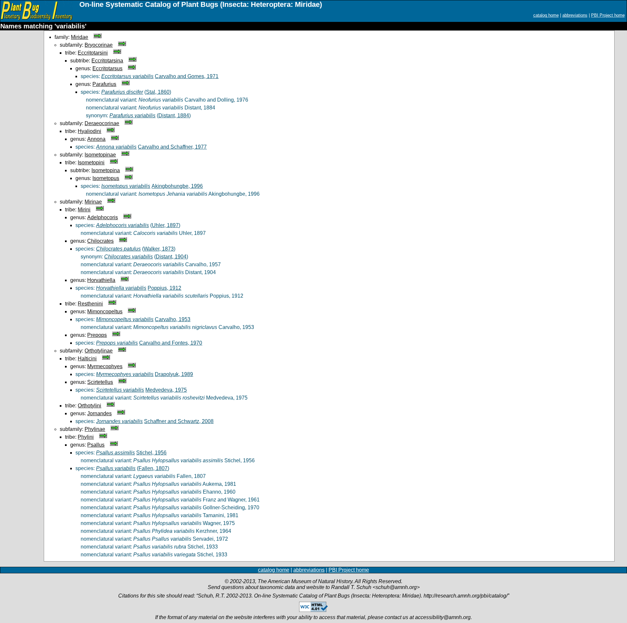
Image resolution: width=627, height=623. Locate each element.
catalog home (546, 15)
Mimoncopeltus (104, 311)
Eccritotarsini (93, 53)
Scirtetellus (100, 382)
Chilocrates (100, 241)
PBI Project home (608, 15)
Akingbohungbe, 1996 (177, 186)
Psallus (95, 445)
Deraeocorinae (102, 123)
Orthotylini (89, 405)
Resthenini (90, 303)
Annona (96, 139)
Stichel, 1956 (151, 452)
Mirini (84, 209)
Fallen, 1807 (153, 468)
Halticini (87, 358)
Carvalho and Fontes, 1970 (170, 343)
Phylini (86, 437)
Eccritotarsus (107, 68)
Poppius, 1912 (164, 288)
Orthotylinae (99, 350)
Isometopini (91, 162)
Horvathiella (101, 280)
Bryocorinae (99, 45)
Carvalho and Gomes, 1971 (186, 76)
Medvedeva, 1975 (166, 390)
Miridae (79, 37)
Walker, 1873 (159, 249)
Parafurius (104, 84)
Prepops (97, 335)
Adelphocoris (102, 217)
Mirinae (93, 202)
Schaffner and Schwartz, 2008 (179, 421)
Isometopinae (100, 154)
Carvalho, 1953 (172, 319)
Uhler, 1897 (165, 225)
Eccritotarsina (107, 60)
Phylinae (95, 429)
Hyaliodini (89, 131)
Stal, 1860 (157, 92)
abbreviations (574, 15)
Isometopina (105, 170)
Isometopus (105, 178)
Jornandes (99, 413)
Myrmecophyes (104, 366)
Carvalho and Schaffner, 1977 (172, 147)
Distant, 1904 (171, 256)
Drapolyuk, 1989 (174, 374)
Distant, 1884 (173, 115)
